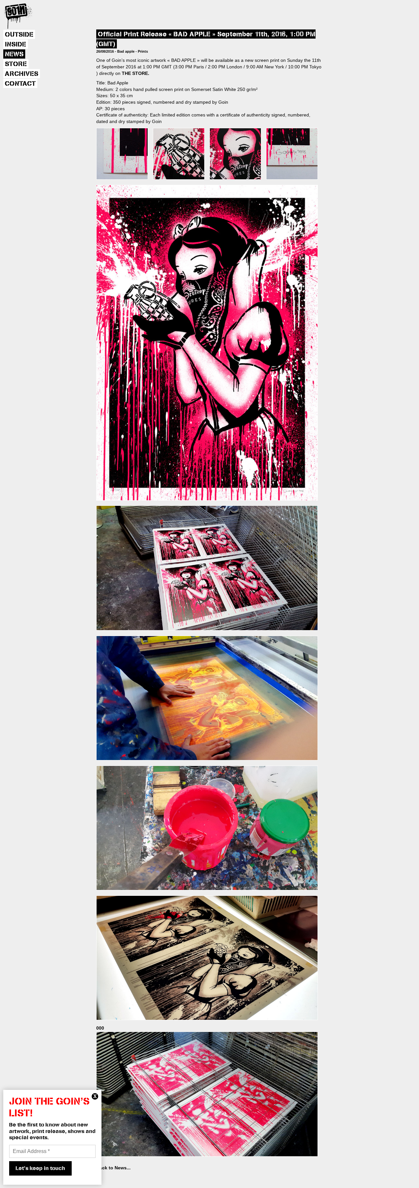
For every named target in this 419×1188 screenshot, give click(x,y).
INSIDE (15, 44)
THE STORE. (135, 73)
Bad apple (126, 51)
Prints (143, 51)
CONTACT (20, 83)
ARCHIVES (21, 74)
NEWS (14, 54)
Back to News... (113, 1167)
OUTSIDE (19, 34)
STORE (16, 64)
